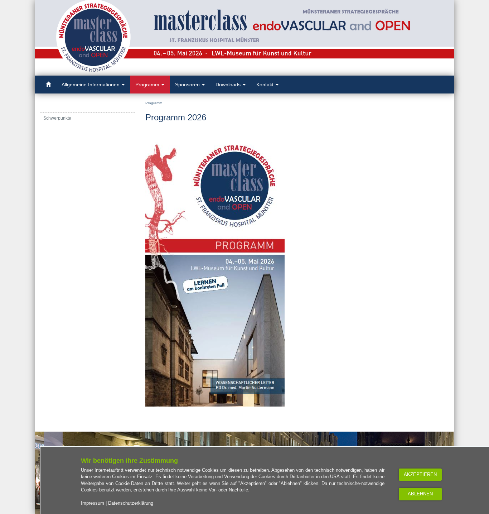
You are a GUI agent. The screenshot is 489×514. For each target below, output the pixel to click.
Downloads (229, 84)
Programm (148, 84)
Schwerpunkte (57, 118)
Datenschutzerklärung (130, 503)
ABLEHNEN (420, 493)
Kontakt (265, 84)
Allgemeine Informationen (91, 84)
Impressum (92, 503)
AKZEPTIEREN (420, 474)
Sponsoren (188, 84)
